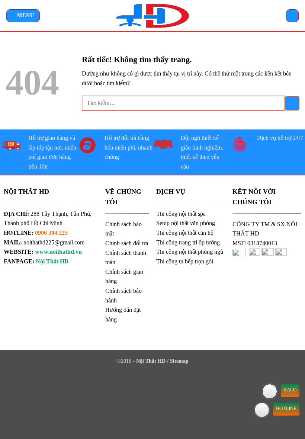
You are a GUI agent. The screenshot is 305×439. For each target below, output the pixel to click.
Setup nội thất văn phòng (185, 223)
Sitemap (179, 361)
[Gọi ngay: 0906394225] (261, 410)
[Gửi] (292, 103)
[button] (23, 15)
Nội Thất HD (151, 361)
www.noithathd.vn (58, 252)
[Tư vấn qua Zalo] (269, 391)
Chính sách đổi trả (126, 243)
